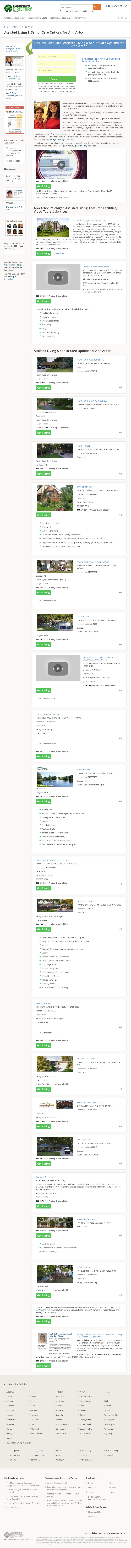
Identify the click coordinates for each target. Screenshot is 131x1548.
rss (125, 17)
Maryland (35, 1429)
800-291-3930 (41, 639)
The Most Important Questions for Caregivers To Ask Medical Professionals (23, 1484)
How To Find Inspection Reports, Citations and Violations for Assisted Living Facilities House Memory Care (64, 1503)
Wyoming (108, 1433)
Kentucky (35, 1415)
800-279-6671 (41, 181)
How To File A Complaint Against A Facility (14, 95)
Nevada (58, 1419)
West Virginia (109, 1424)
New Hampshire (62, 1424)
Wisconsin (108, 1429)
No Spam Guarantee (10, 277)
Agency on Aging (80, 146)
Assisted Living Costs (37, 17)
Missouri (58, 1405)
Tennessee (108, 1392)
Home (6, 27)
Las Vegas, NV (37, 1450)
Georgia (9, 1433)
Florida (9, 1429)
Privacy (111, 1483)
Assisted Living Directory (18, 8)
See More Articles (13, 1507)
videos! (7, 246)
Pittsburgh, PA (86, 1460)
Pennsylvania (85, 1419)
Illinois (33, 1396)
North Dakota (85, 1401)
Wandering (92, 1516)
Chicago (83, 1455)
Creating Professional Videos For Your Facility (63, 1495)
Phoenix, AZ (11, 1460)
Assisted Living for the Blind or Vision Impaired (21, 1490)
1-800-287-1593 (42, 427)
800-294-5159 (41, 248)
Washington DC (110, 1415)
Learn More (59, 253)
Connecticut (11, 1419)
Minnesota (59, 1396)
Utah (106, 1401)
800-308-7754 (41, 468)
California (10, 1410)
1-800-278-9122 (116, 5)
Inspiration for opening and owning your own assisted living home (63, 1488)
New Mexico (60, 1433)
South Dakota (85, 1433)
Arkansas (10, 1405)
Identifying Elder (94, 1512)
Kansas (34, 1410)
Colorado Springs (111, 1450)
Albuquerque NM (13, 1450)
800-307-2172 (89, 685)
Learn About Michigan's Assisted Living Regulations (13, 48)
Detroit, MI (59, 1460)
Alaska (9, 1396)
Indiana (34, 1401)
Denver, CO (60, 1455)
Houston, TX (60, 1450)
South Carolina (86, 1429)
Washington (109, 1419)
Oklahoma (84, 1410)
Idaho (33, 1392)
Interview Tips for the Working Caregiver (23, 1503)
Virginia (107, 1410)
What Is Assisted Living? (57, 1483)
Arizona (9, 1401)
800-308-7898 (41, 587)
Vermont (108, 1405)
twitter (122, 17)
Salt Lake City (85, 1450)
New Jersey (60, 1429)
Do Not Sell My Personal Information (97, 1498)
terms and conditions (48, 86)
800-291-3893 (41, 296)
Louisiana (35, 1419)
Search (97, 7)
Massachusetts (37, 1433)
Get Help (112, 1487)
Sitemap (91, 1492)
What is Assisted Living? (14, 17)
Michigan (16, 27)
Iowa (33, 1405)
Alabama (10, 1392)
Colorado (10, 1415)
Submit (56, 79)
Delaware (10, 1424)
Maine (33, 1424)
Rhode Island (85, 1424)
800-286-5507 (82, 510)
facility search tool (46, 1310)
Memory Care (80, 17)
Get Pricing (43, 186)
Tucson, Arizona (13, 1455)
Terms (111, 1492)
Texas (106, 1396)
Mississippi (59, 1401)
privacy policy (64, 86)
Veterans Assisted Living (61, 17)
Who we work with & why (14, 208)
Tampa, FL (35, 1460)
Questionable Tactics (13, 265)
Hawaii (9, 1438)
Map (120, 387)
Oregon (83, 1415)
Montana (59, 1410)
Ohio (82, 1405)
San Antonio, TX (37, 1455)
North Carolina (86, 1396)
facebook (119, 17)
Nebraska (59, 1415)
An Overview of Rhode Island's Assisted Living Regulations (22, 1497)
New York (84, 1392)
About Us (92, 1487)
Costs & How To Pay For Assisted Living (13, 77)
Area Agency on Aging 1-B (59, 139)
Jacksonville (109, 1455)
